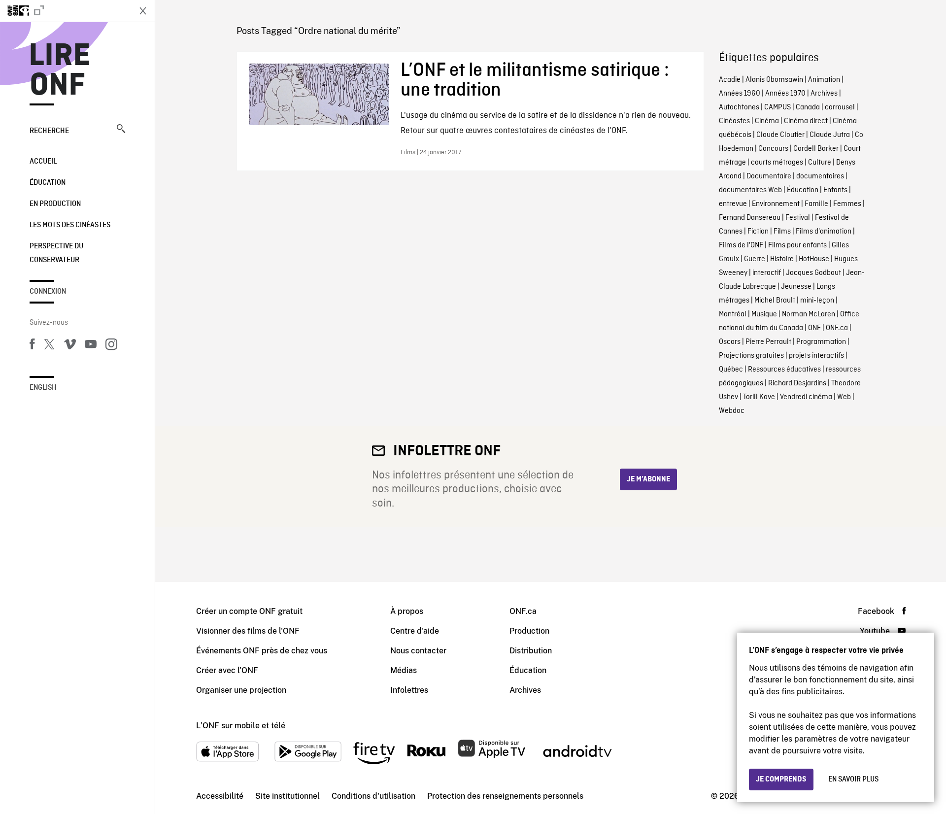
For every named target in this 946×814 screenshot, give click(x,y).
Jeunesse (796, 287)
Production (529, 631)
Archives (824, 94)
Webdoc (731, 411)
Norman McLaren (808, 314)
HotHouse (814, 259)
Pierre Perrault (768, 342)
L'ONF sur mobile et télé (240, 725)
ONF (814, 328)
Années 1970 (785, 94)
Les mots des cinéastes (70, 225)
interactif (766, 273)
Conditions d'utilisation (373, 796)
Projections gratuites (751, 356)
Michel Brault (774, 300)
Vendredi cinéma (806, 397)
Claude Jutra (830, 135)
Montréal (732, 314)
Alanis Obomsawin (774, 80)
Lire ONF (60, 71)
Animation (824, 80)
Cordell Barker (816, 149)
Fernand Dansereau (749, 218)
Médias (403, 670)
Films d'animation (823, 232)
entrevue (733, 204)
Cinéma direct (806, 121)
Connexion (48, 292)
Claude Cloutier (780, 135)
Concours (773, 149)
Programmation (821, 342)
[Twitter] (49, 346)
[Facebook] (32, 346)
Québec (731, 369)
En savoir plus (853, 779)
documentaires (820, 176)
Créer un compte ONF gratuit (249, 611)
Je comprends (781, 779)
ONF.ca (837, 328)
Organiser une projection (241, 690)
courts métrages (777, 163)
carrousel (840, 107)
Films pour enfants (797, 245)
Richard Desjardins (797, 383)
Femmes (847, 204)
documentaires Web (750, 190)
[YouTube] (91, 346)
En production (55, 204)
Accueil (43, 162)
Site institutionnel (287, 796)
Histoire (782, 259)
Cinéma (767, 121)
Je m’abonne (648, 479)
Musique (764, 314)
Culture (819, 163)
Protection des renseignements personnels (505, 796)
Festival (797, 218)
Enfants (835, 190)
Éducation (48, 183)
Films (782, 232)
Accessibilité (219, 796)
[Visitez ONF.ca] (65, 10)
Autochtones (739, 107)
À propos (406, 611)
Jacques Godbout (813, 273)
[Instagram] (111, 346)
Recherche (49, 131)
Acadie (730, 80)
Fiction (758, 232)
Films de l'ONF (741, 245)
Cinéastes (734, 121)
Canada (808, 107)
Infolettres (409, 690)
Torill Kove (759, 397)
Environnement (776, 204)
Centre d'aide (414, 631)
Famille (816, 204)
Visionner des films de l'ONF (248, 631)
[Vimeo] (70, 346)
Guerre (754, 259)
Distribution (530, 650)
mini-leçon (817, 300)
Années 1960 (739, 94)
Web (844, 397)
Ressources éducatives (784, 369)
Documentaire (768, 176)
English (43, 388)
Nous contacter (418, 650)
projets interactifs (816, 356)
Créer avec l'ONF (227, 670)
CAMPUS (777, 107)
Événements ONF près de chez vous (261, 650)
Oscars (730, 342)
